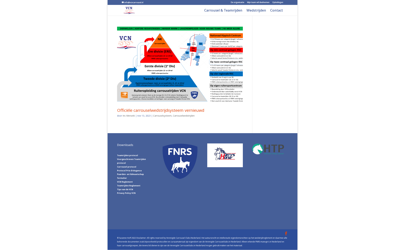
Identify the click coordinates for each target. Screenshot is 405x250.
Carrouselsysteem (162, 115)
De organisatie (237, 2)
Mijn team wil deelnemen (258, 2)
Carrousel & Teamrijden (223, 11)
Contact (276, 11)
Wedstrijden (256, 11)
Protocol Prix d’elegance (129, 170)
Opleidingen (277, 2)
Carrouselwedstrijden (184, 115)
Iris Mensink (129, 115)
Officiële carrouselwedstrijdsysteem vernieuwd (160, 110)
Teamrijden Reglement (128, 185)
